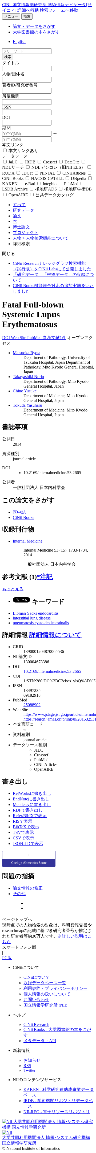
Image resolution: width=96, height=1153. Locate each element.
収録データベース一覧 (44, 983)
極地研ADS (46, 189)
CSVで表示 (23, 838)
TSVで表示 (23, 832)
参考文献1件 (54, 337)
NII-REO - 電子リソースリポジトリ (56, 1111)
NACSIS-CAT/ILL (47, 178)
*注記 (45, 576)
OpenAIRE (18, 195)
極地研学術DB (77, 189)
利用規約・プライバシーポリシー (55, 988)
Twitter (29, 1070)
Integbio (50, 183)
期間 (6, 128)
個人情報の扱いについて (46, 994)
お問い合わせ (36, 999)
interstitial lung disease (32, 618)
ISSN (6, 107)
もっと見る (12, 589)
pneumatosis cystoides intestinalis (41, 623)
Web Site (19, 337)
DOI (6, 117)
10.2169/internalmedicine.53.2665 (52, 671)
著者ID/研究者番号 (20, 85)
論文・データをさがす (34, 26)
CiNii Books (23, 517)
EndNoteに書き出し (31, 799)
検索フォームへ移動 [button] (59, 10)
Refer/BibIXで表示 (30, 815)
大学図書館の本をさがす (36, 32)
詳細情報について (55, 634)
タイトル (10, 62)
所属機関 (10, 96)
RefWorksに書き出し (32, 793)
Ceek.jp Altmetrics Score (29, 863)
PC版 (7, 957)
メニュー (11, 16)
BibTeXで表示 (26, 827)
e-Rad (30, 183)
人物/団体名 (13, 74)
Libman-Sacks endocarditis (35, 613)
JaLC (13, 162)
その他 (19, 893)
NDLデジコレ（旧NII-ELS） (58, 167)
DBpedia (78, 178)
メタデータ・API (39, 1040)
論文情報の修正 (28, 888)
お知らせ (32, 1060)
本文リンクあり (22, 150)
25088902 (32, 705)
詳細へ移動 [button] (28, 10)
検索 (26, 16)
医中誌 (19, 512)
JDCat (27, 173)
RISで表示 (22, 821)
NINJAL (47, 173)
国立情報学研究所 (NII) (45, 1005)
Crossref (50, 162)
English (19, 41)
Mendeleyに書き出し (32, 804)
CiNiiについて (36, 977)
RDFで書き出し (28, 810)
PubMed (71, 183)
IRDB (30, 162)
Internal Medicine (27, 541)
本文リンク (12, 144)
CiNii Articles (74, 173)
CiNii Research (36, 1024)
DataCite (72, 162)
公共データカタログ (54, 195)
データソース (15, 156)
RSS (27, 1065)
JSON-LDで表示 (28, 843)
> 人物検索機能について (45, 238)
